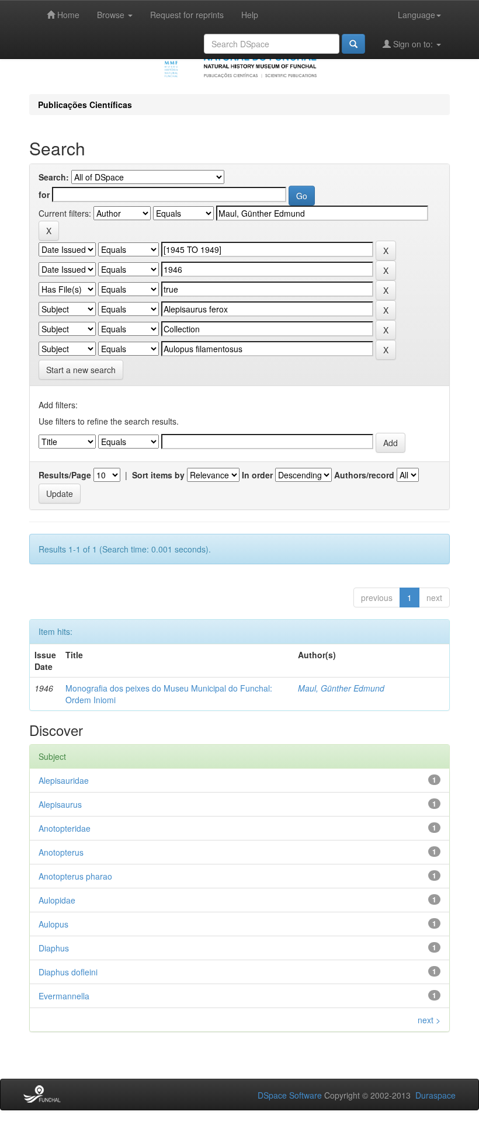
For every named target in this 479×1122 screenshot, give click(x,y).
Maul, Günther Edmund (341, 688)
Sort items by (158, 475)
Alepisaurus (60, 804)
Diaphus (54, 948)
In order (257, 475)
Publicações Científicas (85, 104)
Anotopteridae (65, 828)
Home (67, 14)
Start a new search (81, 370)
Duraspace (435, 1095)
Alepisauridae (64, 780)
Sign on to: (413, 44)
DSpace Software (290, 1095)
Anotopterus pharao (75, 876)
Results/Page (65, 475)
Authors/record (364, 475)
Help (249, 14)
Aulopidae (57, 900)
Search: (54, 177)
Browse (112, 14)
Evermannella (64, 996)
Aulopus (53, 924)
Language (416, 14)
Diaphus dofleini (68, 972)
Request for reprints (187, 14)
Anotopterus (61, 852)
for (44, 194)
